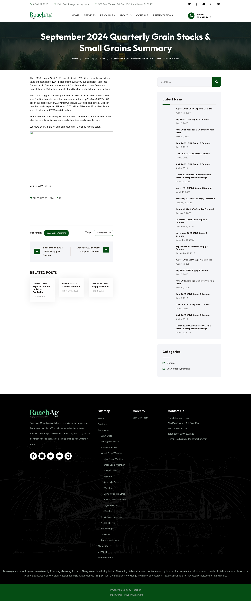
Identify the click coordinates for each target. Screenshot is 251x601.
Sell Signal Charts (110, 441)
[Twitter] (50, 456)
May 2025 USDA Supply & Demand (192, 304)
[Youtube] (59, 456)
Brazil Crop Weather (114, 464)
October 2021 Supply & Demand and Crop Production (41, 287)
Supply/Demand (104, 232)
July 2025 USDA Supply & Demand (192, 270)
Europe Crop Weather (110, 473)
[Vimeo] (68, 456)
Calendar (105, 534)
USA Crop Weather (114, 459)
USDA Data (106, 435)
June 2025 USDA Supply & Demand (193, 294)
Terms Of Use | (115, 595)
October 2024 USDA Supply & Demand (89, 249)
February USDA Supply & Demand (71, 285)
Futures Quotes (109, 447)
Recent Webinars (110, 540)
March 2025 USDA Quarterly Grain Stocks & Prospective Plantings (193, 327)
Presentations (105, 557)
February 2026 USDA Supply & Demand (195, 198)
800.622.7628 (204, 17)
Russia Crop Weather (115, 499)
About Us (103, 546)
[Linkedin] (42, 456)
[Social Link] (189, 4)
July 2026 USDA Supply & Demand (192, 119)
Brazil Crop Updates (111, 517)
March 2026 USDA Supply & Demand (194, 188)
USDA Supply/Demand (56, 233)
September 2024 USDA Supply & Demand (53, 251)
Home (101, 418)
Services (102, 424)
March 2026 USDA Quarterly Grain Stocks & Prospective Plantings (193, 176)
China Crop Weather (114, 493)
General (171, 362)
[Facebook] (33, 456)
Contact (102, 551)
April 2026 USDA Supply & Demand (193, 164)
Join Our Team (140, 417)
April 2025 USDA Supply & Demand (193, 315)
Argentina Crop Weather (112, 508)
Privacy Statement (133, 595)
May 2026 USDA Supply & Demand (193, 153)
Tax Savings (107, 528)
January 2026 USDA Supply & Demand (195, 209)
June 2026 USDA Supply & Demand (100, 285)
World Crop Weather (112, 453)
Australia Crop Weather (111, 485)
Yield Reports (108, 522)
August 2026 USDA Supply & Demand (194, 108)
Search (216, 82)
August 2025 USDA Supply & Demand (194, 259)
